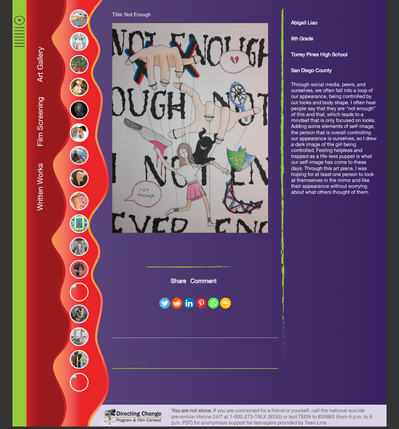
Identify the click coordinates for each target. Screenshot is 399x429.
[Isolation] (78, 280)
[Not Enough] (190, 231)
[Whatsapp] (213, 303)
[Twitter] (164, 303)
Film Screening (40, 121)
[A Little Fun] (78, 97)
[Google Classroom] (225, 303)
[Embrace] (78, 143)
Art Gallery (40, 64)
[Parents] (78, 257)
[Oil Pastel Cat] (78, 390)
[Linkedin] (189, 303)
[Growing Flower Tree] (78, 234)
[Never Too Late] (78, 300)
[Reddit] (176, 303)
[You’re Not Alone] (78, 120)
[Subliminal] (78, 211)
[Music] (78, 75)
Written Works (40, 187)
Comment (203, 281)
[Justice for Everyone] (78, 370)
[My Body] (78, 52)
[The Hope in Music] (78, 189)
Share (178, 281)
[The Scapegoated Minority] (78, 347)
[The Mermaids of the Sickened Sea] (78, 166)
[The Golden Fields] (78, 29)
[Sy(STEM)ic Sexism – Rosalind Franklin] (78, 324)
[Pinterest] (201, 303)
